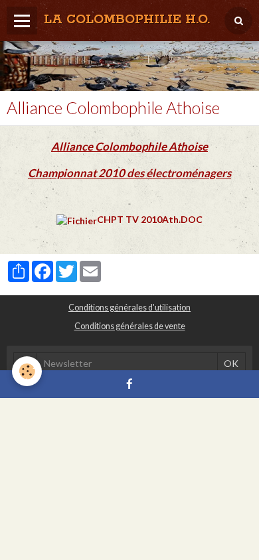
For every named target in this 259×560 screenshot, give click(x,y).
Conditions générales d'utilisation (129, 308)
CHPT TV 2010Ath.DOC (150, 219)
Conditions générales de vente (129, 326)
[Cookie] (27, 371)
